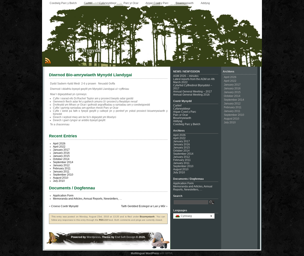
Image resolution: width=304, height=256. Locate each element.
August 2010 (60, 177)
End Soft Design (125, 237)
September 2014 (63, 162)
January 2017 (61, 149)
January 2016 (61, 152)
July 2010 (59, 180)
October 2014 (61, 159)
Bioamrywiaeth (185, 3)
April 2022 (59, 146)
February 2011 (62, 168)
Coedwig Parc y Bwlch (63, 3)
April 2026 (59, 143)
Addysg (205, 3)
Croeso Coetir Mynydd (64, 206)
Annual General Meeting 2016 (191, 94)
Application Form (63, 195)
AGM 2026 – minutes (186, 76)
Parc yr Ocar (131, 3)
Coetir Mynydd (83, 50)
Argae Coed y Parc (157, 3)
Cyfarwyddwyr (107, 3)
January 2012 (61, 165)
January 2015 (61, 156)
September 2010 (63, 174)
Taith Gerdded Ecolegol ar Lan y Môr (143, 206)
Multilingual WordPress (145, 253)
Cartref (88, 3)
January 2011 (61, 171)
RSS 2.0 (103, 220)
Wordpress (94, 237)
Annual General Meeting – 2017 (192, 91)
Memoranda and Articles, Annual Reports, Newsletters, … (87, 198)
